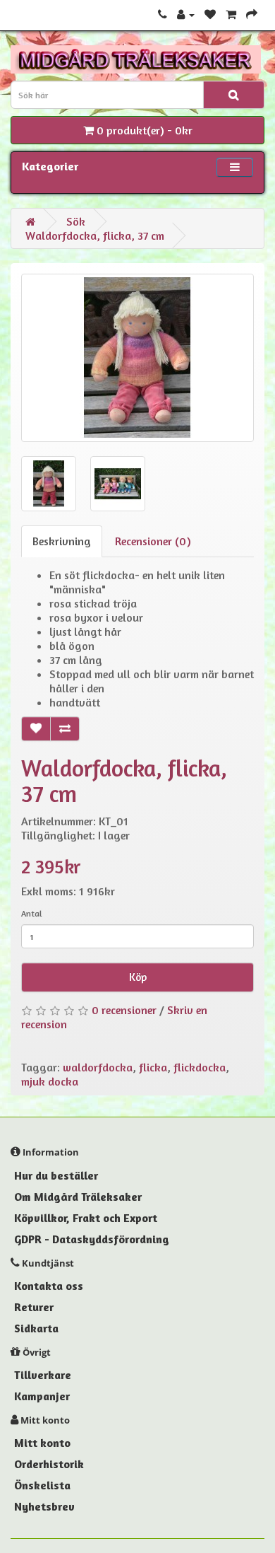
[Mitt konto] (186, 14)
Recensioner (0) (153, 541)
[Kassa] (251, 14)
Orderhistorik (49, 1464)
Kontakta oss (48, 1286)
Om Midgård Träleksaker (78, 1197)
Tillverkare (42, 1375)
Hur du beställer (56, 1175)
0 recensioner (124, 1010)
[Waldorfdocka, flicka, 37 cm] (137, 358)
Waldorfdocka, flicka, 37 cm (94, 235)
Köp (138, 977)
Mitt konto (42, 1443)
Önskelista (42, 1485)
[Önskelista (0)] (210, 14)
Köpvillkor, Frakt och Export (85, 1218)
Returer (34, 1307)
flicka (153, 1067)
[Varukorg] (231, 14)
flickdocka (199, 1067)
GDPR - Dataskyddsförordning (91, 1239)
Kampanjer (42, 1396)
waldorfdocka (98, 1067)
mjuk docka (49, 1081)
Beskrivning (61, 541)
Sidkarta (36, 1328)
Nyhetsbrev (44, 1506)
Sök (75, 221)
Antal (31, 913)
